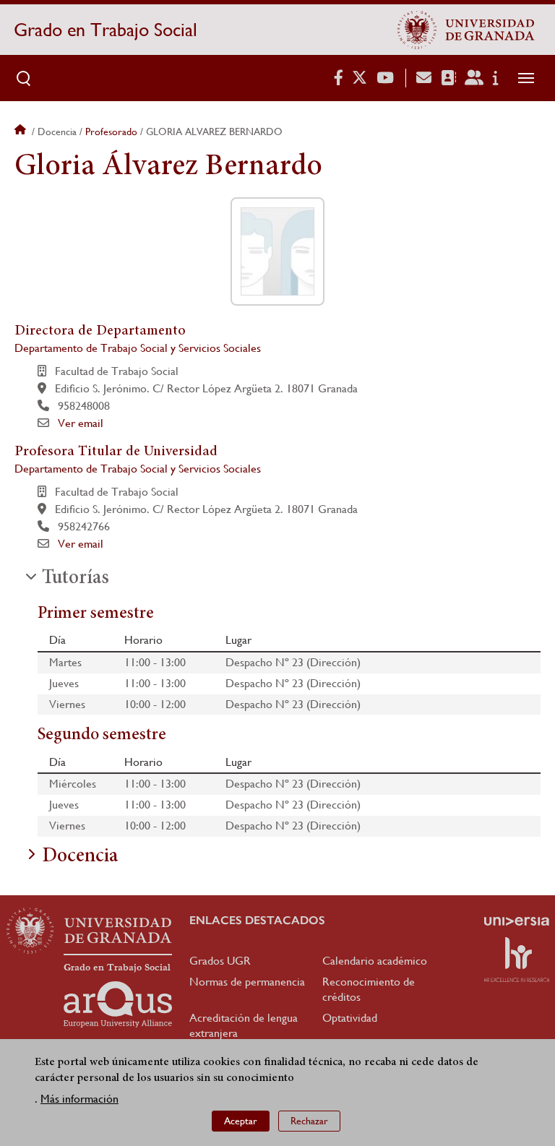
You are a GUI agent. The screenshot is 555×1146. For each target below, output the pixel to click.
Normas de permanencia (247, 981)
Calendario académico (374, 961)
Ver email (80, 423)
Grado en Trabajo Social (105, 29)
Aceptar (240, 1120)
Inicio (21, 131)
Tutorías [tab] (75, 579)
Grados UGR (220, 961)
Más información (79, 1099)
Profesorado (111, 131)
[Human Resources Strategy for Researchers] (516, 959)
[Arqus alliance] (118, 1004)
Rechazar (309, 1120)
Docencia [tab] (80, 857)
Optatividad (349, 1018)
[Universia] (516, 921)
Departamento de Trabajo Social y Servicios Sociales (137, 348)
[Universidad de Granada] (466, 29)
